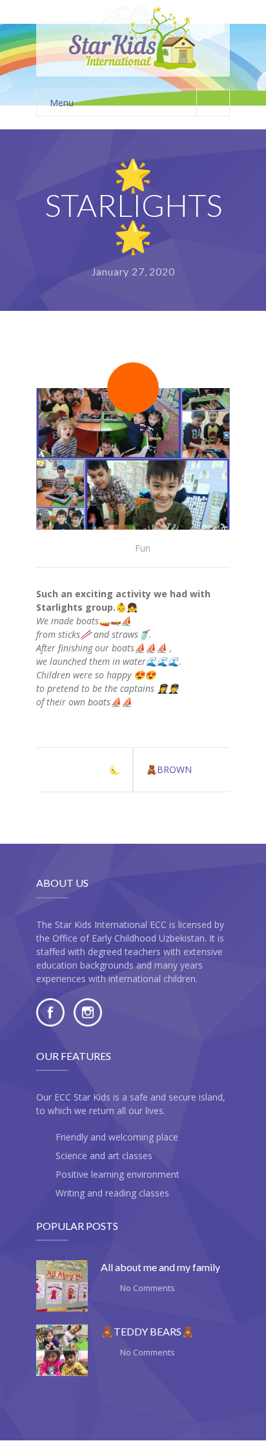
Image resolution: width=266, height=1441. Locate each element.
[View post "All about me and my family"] (62, 1286)
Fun (142, 548)
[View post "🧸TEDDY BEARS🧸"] (62, 1350)
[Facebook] (50, 1023)
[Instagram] (88, 1023)
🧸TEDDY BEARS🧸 (147, 1331)
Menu (62, 103)
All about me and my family (160, 1267)
